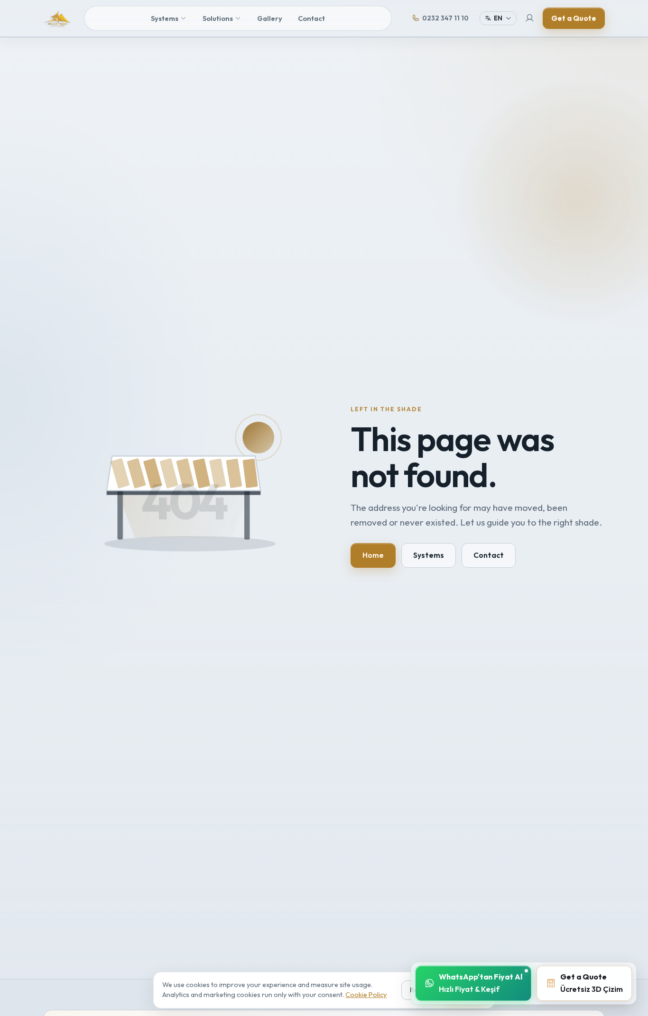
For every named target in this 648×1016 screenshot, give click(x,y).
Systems (164, 18)
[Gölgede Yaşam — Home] (57, 18)
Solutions (218, 18)
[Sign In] (530, 18)
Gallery (269, 18)
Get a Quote (573, 18)
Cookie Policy (366, 994)
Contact (311, 18)
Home (373, 555)
